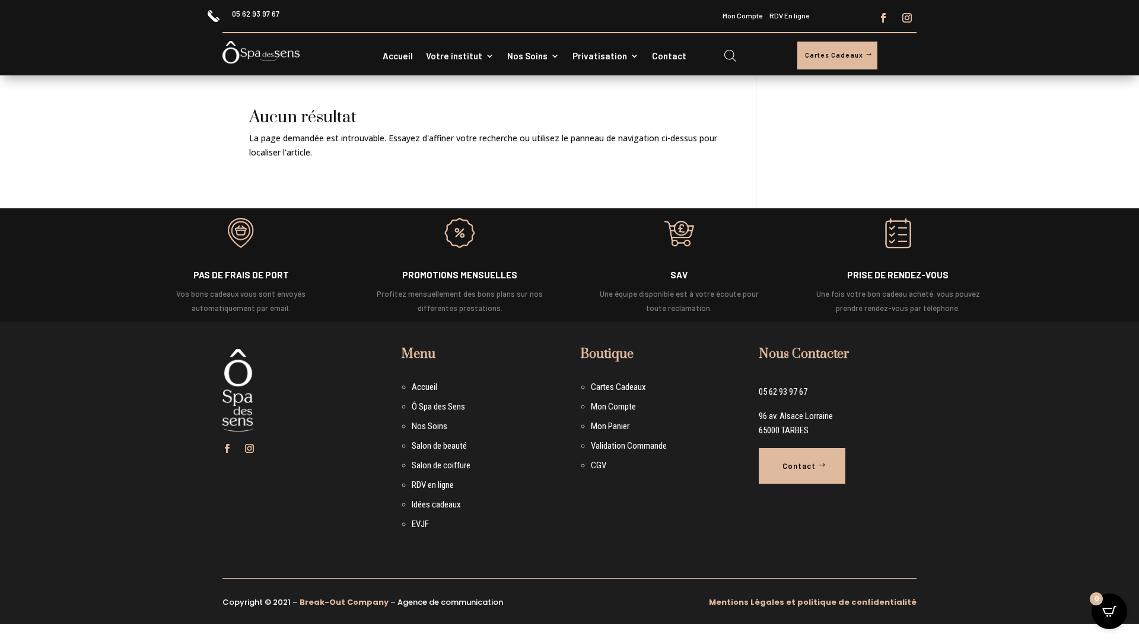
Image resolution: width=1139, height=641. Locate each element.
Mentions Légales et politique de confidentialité (813, 602)
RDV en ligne (433, 485)
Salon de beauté (439, 445)
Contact (669, 56)
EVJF (420, 524)
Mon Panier (610, 426)
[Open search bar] (730, 55)
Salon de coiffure (441, 465)
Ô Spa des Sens (438, 406)
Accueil (398, 56)
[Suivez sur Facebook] (883, 17)
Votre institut (454, 56)
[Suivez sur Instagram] (907, 17)
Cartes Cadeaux (834, 55)
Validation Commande (629, 445)
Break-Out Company (344, 602)
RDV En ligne (789, 15)
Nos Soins (527, 56)
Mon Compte (742, 15)
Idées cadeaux (436, 504)
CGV (598, 465)
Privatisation (599, 56)
